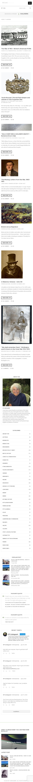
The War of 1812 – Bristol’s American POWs (16, 49)
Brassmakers (6, 446)
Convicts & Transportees (8, 50)
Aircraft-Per (6, 433)
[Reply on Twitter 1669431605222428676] (4, 705)
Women (4, 541)
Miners (4, 496)
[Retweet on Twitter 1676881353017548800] (6, 687)
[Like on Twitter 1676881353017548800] (9, 687)
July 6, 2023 (23, 678)
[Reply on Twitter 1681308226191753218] (4, 653)
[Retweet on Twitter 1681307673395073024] (6, 671)
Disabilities (5, 460)
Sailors (13, 229)
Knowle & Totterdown (8, 101)
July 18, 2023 (24, 644)
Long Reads (18, 101)
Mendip (4, 492)
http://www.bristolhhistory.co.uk (11, 668)
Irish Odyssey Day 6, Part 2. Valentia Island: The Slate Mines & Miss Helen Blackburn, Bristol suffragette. (20, 582)
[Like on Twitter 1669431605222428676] (9, 705)
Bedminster (6, 440)
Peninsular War (13, 183)
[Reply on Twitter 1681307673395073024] (4, 671)
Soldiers (19, 50)
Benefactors (6, 443)
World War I (6, 545)
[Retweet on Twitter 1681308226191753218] (6, 653)
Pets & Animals (6, 509)
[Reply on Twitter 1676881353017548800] (4, 687)
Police (4, 512)
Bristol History (7, 453)
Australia (5, 437)
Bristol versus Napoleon (9, 227)
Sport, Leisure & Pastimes (9, 532)
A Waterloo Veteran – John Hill (11, 282)
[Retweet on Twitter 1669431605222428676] (6, 705)
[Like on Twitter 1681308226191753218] (9, 653)
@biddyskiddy (15, 644)
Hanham (5, 473)
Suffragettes (6, 535)
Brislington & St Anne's (8, 351)
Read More (6, 64)
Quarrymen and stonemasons (10, 518)
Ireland (4, 479)
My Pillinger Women (8, 502)
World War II (6, 548)
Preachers (5, 515)
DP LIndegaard (6, 408)
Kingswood (5, 482)
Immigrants (6, 476)
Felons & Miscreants (8, 469)
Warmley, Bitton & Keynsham (10, 538)
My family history (7, 499)
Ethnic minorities (6, 138)
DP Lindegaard (7, 644)
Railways (5, 522)
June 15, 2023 (24, 695)
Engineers (5, 463)
